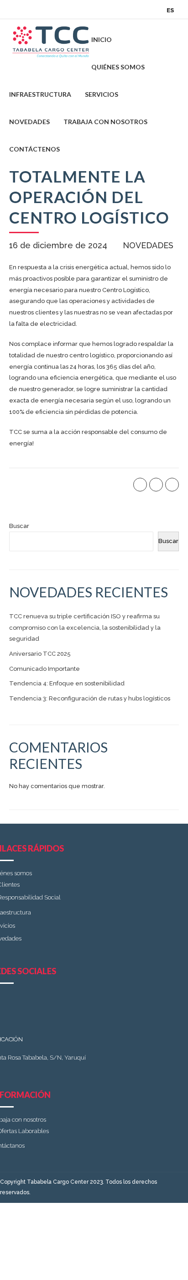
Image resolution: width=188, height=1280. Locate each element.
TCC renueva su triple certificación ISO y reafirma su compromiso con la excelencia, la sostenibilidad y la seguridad (85, 627)
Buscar (19, 525)
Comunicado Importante (44, 668)
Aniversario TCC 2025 (40, 653)
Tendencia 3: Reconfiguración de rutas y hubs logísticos (89, 698)
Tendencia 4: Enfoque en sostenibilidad (67, 683)
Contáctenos (34, 149)
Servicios (101, 94)
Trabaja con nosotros (105, 121)
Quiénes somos (118, 67)
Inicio (101, 39)
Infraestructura (40, 94)
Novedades (29, 121)
